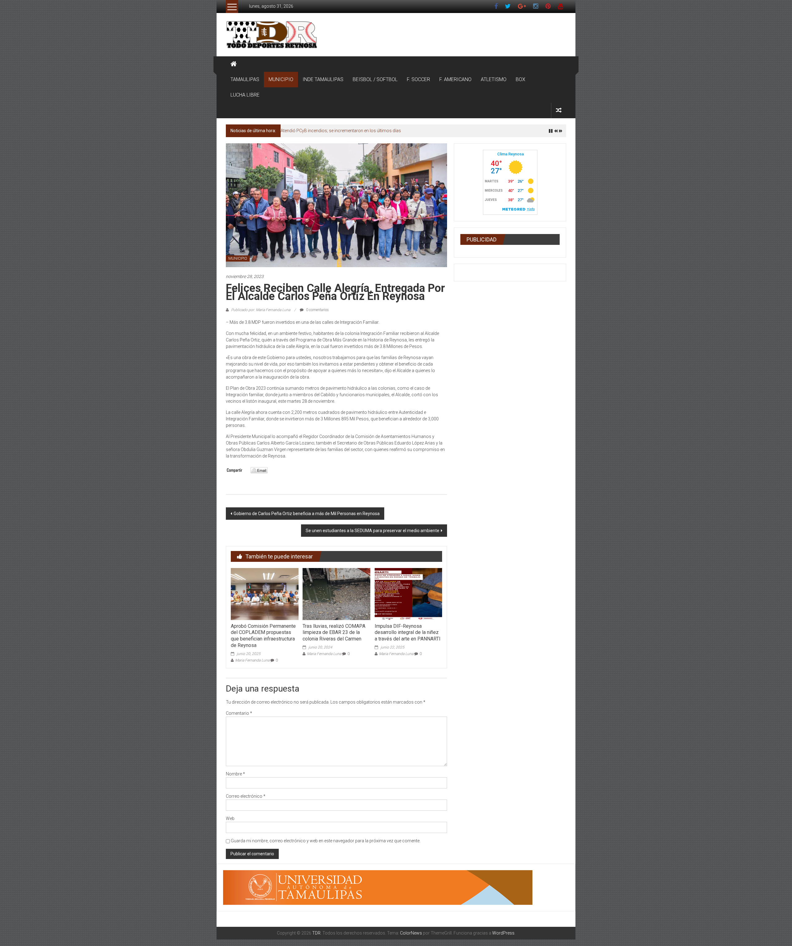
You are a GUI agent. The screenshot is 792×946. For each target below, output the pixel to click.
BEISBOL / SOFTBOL (375, 79)
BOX (520, 79)
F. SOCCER (418, 79)
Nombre (235, 773)
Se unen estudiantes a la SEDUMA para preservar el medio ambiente (372, 530)
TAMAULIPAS (244, 79)
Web (230, 818)
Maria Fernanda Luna (252, 660)
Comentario (239, 713)
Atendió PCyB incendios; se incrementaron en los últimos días (341, 130)
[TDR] (233, 64)
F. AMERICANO (455, 79)
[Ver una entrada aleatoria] (559, 110)
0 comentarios (317, 310)
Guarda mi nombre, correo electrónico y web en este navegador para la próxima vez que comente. (325, 840)
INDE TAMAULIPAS (323, 79)
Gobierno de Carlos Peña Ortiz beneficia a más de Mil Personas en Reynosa (307, 513)
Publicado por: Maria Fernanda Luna (260, 310)
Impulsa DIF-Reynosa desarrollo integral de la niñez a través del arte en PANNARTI (408, 632)
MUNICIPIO (281, 79)
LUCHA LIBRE (245, 95)
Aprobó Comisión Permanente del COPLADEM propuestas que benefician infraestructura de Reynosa (263, 635)
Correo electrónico (245, 796)
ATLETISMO (493, 79)
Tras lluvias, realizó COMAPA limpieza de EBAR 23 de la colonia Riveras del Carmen (334, 632)
